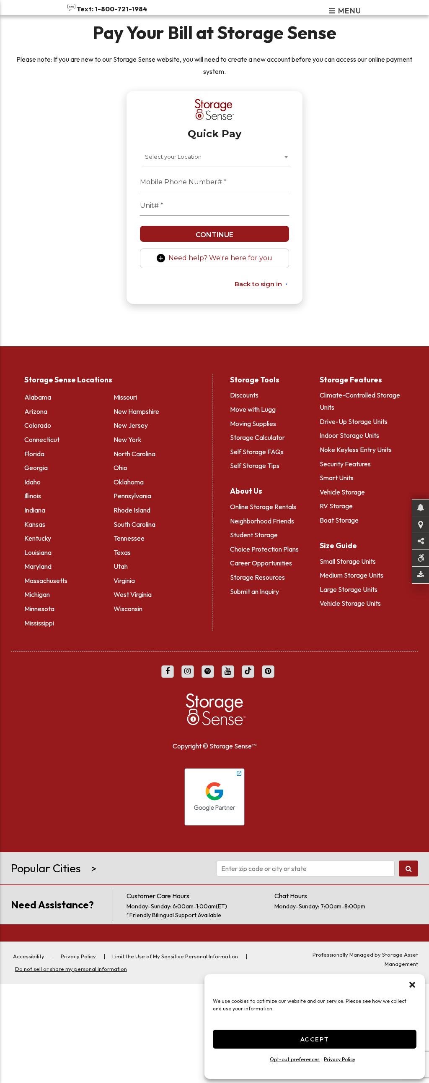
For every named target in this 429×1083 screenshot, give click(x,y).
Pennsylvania (132, 496)
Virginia (124, 580)
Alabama (37, 397)
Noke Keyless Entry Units (356, 449)
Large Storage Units (348, 589)
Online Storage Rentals (263, 506)
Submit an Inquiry (254, 591)
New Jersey (131, 425)
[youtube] (228, 671)
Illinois (32, 496)
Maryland (38, 566)
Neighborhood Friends (262, 521)
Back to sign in (258, 284)
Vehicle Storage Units (350, 603)
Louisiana (38, 552)
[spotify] (208, 671)
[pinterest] (268, 671)
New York (128, 439)
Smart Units (337, 477)
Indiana (34, 510)
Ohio (120, 467)
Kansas (34, 524)
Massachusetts (45, 580)
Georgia (36, 467)
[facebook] (167, 671)
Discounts (244, 395)
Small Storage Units (348, 561)
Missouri (125, 397)
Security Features (345, 464)
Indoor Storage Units (349, 435)
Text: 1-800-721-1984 (111, 9)
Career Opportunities (261, 563)
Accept (314, 1039)
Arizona (35, 411)
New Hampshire (136, 411)
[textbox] (176, 157)
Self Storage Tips (254, 465)
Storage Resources (257, 577)
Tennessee (129, 538)
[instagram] (187, 671)
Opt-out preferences (295, 1059)
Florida (34, 454)
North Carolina (134, 454)
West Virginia (133, 594)
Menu (349, 11)
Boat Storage (339, 520)
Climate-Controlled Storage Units (360, 401)
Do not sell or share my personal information (71, 968)
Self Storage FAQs (257, 451)
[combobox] (216, 157)
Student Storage (254, 535)
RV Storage (336, 506)
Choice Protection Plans (264, 549)
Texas (122, 552)
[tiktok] (248, 671)
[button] (412, 985)
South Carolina (134, 524)
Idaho (32, 482)
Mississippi (39, 623)
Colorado (37, 425)
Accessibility (28, 956)
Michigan (37, 594)
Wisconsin (128, 608)
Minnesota (39, 608)
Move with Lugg (253, 409)
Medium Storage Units (351, 575)
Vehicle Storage (342, 492)
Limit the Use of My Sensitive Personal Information (175, 956)
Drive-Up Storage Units (354, 421)
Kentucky (37, 538)
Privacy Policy (339, 1059)
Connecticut (41, 439)
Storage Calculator (257, 437)
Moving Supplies (253, 423)
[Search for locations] (409, 868)
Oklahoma (129, 482)
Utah (121, 566)
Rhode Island (132, 510)
